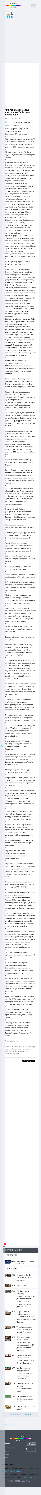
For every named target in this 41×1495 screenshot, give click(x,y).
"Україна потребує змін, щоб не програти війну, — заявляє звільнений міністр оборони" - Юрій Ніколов (26, 1317)
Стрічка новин (9, 1448)
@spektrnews (8, 1424)
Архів (6, 1457)
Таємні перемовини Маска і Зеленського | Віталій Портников (25, 1329)
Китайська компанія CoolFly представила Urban (25, 1398)
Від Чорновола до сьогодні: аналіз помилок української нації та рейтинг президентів (25, 1373)
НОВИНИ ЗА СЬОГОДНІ (20, 1414)
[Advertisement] (20, 39)
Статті (6, 1451)
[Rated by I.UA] (31, 1450)
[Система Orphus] (31, 1443)
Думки (6, 1454)
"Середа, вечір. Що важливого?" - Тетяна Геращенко (25, 1277)
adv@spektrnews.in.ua (12, 1471)
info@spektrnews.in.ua (29, 1477)
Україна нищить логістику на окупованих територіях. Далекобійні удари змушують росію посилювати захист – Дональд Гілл (26, 1299)
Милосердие (21, 1285)
